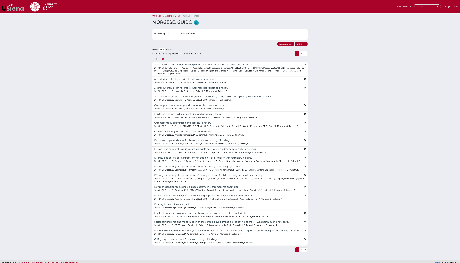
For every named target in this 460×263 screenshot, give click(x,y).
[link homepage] (13, 6)
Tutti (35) (300, 44)
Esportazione (285, 44)
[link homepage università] (43, 6)
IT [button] (443, 6)
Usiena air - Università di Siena (166, 15)
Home (398, 6)
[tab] (157, 59)
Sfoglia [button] (406, 6)
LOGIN (455, 6)
